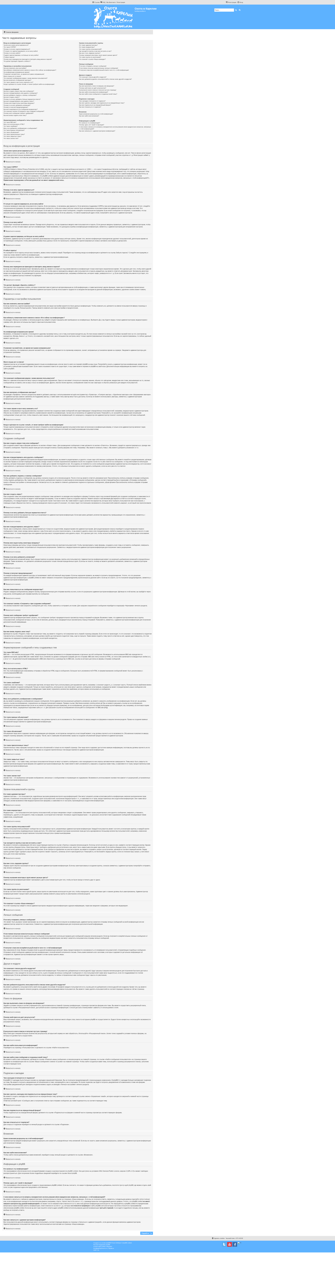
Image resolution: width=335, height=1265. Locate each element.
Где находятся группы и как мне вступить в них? (95, 51)
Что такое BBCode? (10, 122)
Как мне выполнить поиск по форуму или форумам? (96, 86)
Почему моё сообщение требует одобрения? (19, 113)
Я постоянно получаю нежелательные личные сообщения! (98, 68)
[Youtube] (229, 1244)
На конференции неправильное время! (16, 72)
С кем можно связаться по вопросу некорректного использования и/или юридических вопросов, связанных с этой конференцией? (115, 128)
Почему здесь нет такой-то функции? (91, 125)
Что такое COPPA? (10, 47)
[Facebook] (234, 1244)
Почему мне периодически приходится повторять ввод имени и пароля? (28, 59)
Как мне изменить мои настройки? (15, 68)
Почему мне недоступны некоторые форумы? (19, 103)
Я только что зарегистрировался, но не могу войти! (21, 51)
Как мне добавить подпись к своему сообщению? (20, 95)
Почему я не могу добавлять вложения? (17, 105)
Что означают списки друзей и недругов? (92, 77)
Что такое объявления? (11, 132)
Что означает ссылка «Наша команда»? (92, 59)
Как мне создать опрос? (11, 97)
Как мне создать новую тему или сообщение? (19, 91)
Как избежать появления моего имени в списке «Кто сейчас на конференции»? (30, 70)
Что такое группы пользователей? (90, 49)
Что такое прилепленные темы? (14, 134)
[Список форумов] (113, 17)
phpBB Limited (73, 1171)
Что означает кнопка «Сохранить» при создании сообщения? (24, 111)
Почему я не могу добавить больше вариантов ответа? (22, 99)
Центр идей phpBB (126, 1185)
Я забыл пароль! (9, 57)
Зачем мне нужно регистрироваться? (16, 45)
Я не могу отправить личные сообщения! (92, 66)
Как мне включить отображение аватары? (17, 80)
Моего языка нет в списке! (12, 76)
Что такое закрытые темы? (12, 136)
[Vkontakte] (224, 1244)
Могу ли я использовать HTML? (14, 124)
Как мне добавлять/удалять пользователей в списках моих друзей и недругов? (105, 79)
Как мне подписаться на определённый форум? (95, 105)
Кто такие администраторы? (88, 45)
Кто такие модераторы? (87, 47)
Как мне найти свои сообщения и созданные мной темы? (98, 94)
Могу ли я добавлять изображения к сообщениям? (20, 128)
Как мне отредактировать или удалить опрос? (19, 101)
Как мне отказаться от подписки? (90, 107)
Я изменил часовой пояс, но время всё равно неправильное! (24, 74)
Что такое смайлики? (11, 126)
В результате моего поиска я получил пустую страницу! (97, 90)
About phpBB (72, 1173)
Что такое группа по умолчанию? (90, 57)
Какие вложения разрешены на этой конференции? (96, 114)
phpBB (10, 369)
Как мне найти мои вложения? (89, 116)
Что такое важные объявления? (14, 130)
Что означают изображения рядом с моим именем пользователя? (25, 78)
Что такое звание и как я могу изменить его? (18, 82)
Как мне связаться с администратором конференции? (97, 131)
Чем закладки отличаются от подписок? (92, 101)
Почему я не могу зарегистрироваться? (17, 49)
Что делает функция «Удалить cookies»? (17, 61)
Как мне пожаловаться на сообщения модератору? (21, 109)
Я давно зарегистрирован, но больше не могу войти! (21, 55)
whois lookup (144, 1199)
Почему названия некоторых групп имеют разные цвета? (98, 55)
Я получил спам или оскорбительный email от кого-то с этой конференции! (104, 70)
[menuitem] (102, 2)
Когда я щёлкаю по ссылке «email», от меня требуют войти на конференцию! (29, 84)
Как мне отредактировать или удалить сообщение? (21, 93)
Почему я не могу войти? (12, 53)
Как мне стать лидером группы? (89, 53)
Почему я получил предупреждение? (16, 107)
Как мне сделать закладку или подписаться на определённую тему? (101, 103)
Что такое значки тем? (11, 138)
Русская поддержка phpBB (101, 1244)
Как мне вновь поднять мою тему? (15, 115)
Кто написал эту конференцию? (89, 123)
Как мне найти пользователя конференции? (93, 92)
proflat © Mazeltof (106, 1246)
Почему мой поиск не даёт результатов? (92, 88)
